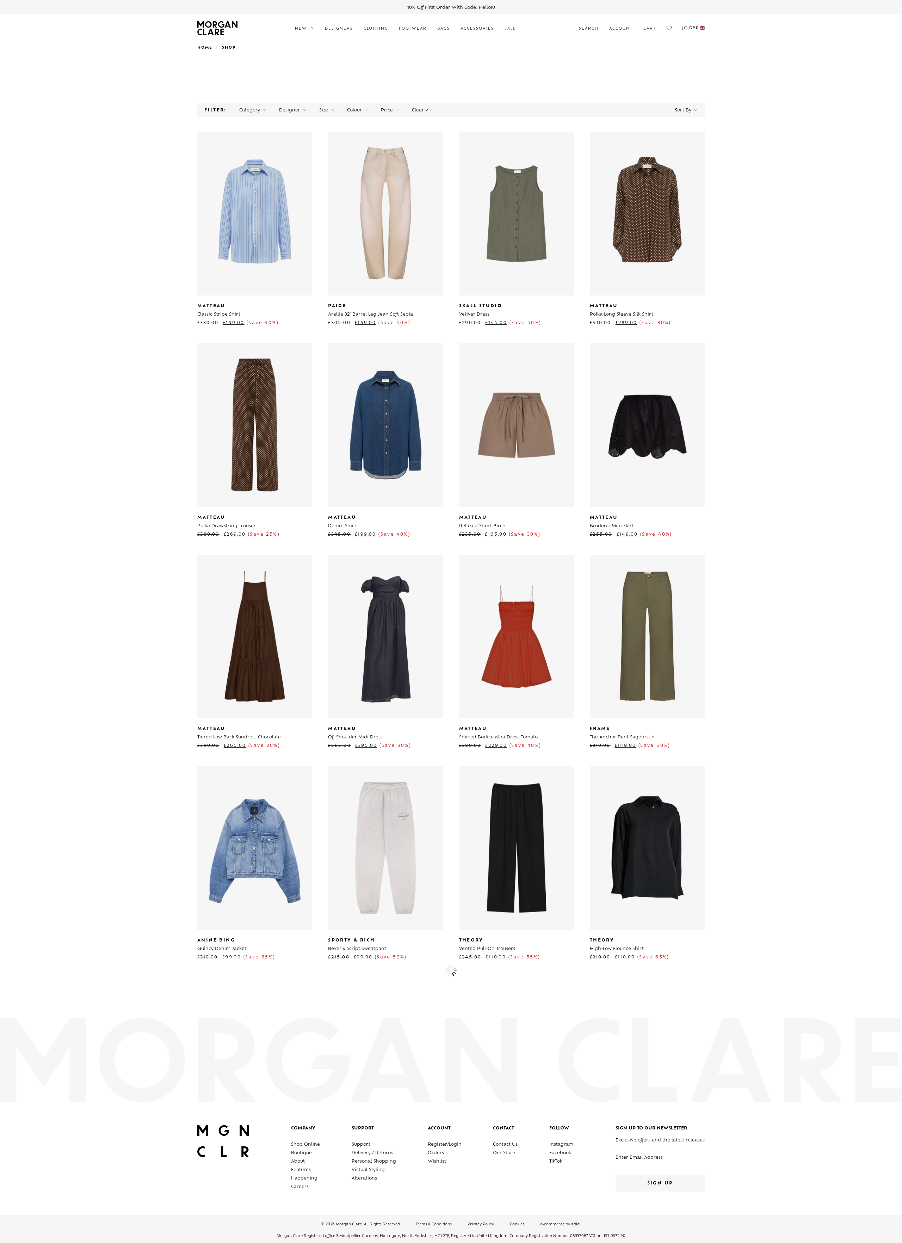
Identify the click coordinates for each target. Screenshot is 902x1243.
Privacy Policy (481, 1224)
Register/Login (445, 1145)
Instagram (561, 1145)
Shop (229, 48)
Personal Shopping (374, 1161)
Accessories (477, 29)
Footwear (413, 29)
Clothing (376, 29)
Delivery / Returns (372, 1153)
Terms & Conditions (434, 1224)
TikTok (555, 1161)
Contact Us (505, 1145)
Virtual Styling (368, 1170)
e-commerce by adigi (560, 1224)
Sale (510, 29)
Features (301, 1170)
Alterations (364, 1178)
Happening (304, 1178)
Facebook (560, 1153)
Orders (436, 1153)
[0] (669, 28)
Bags (443, 29)
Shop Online (305, 1145)
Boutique (301, 1153)
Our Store (504, 1153)
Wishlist (437, 1161)
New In (304, 29)
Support (361, 1145)
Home (204, 48)
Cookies (517, 1224)
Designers (339, 29)
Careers (300, 1187)
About (298, 1161)
